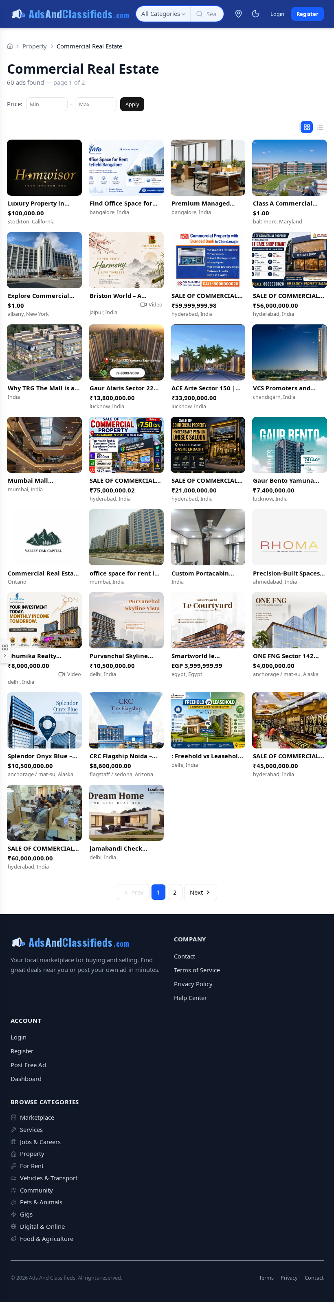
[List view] (320, 127)
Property (34, 46)
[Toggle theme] (256, 14)
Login (277, 14)
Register (308, 14)
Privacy (289, 1277)
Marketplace (37, 1117)
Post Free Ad (28, 1065)
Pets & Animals (41, 1202)
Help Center (190, 997)
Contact (184, 956)
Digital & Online (42, 1226)
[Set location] (238, 14)
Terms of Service (197, 970)
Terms (266, 1277)
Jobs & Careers (40, 1142)
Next (196, 892)
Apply (132, 104)
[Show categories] (5, 651)
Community (36, 1190)
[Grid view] (307, 127)
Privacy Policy (193, 984)
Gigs (26, 1214)
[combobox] (163, 14)
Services (31, 1129)
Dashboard (26, 1078)
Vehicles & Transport (48, 1178)
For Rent (32, 1166)
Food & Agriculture (46, 1238)
